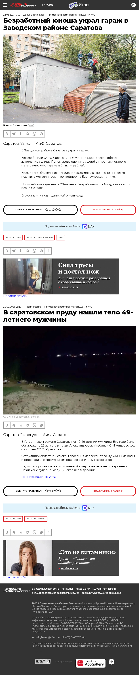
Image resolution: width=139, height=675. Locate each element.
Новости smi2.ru (15, 296)
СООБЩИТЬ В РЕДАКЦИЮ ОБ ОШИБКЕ (101, 593)
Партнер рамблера (63, 662)
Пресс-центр (83, 589)
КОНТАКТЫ (67, 589)
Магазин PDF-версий (104, 589)
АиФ (31, 125)
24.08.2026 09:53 (12, 306)
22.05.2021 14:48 (11, 14)
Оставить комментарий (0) (108, 210)
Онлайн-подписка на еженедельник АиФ (55, 593)
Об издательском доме (45, 589)
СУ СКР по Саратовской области (21, 416)
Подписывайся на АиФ (38, 477)
